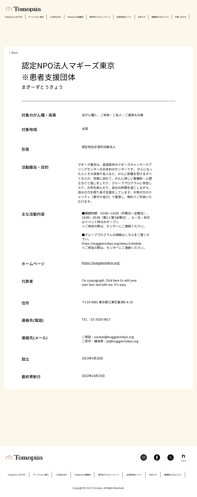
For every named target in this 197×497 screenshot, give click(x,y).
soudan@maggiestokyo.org (114, 337)
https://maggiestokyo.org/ (101, 262)
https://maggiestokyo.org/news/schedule (111, 243)
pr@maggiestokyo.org (122, 341)
